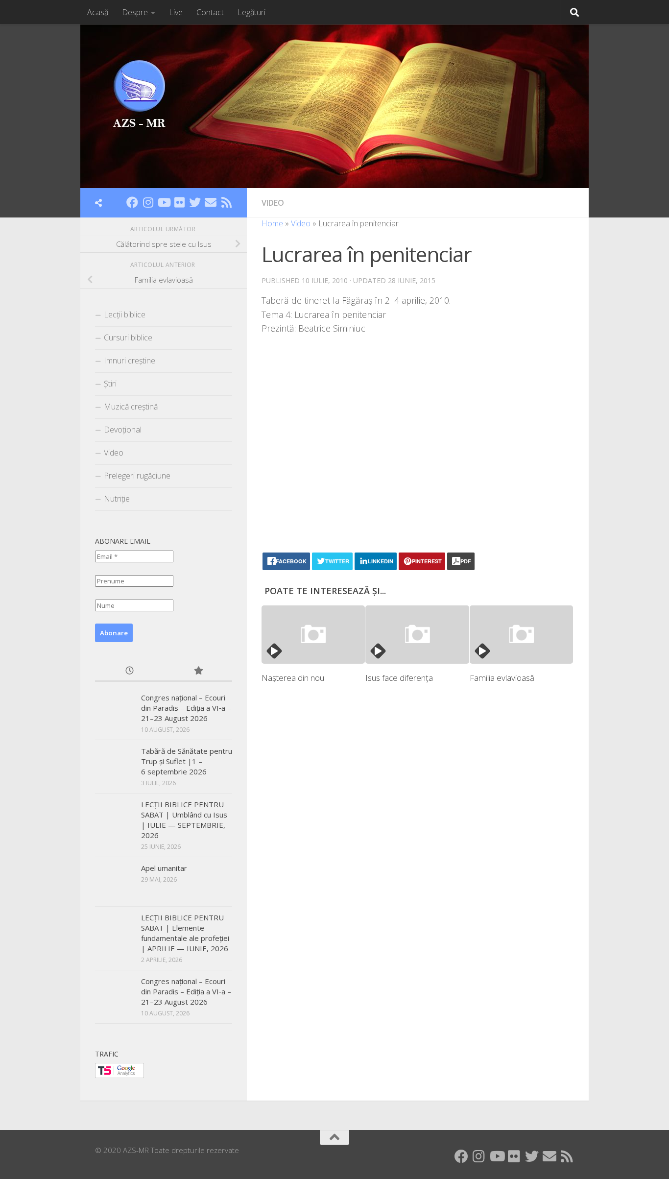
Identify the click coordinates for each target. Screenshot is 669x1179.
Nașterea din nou (293, 677)
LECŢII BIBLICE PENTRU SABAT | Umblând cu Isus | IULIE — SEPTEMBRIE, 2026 (184, 819)
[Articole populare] (198, 671)
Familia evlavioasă (502, 677)
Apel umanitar (164, 868)
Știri (110, 383)
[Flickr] (179, 202)
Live (176, 12)
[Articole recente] (129, 671)
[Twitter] (195, 202)
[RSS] (226, 202)
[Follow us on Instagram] (148, 202)
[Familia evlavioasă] (521, 634)
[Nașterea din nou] (313, 634)
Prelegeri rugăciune (137, 475)
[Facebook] (132, 202)
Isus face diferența (399, 677)
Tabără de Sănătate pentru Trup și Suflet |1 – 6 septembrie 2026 (186, 761)
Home (272, 223)
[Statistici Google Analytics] (119, 1075)
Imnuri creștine (129, 360)
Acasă (97, 12)
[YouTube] (163, 202)
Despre (135, 12)
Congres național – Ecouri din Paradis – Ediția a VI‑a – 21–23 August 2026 (186, 708)
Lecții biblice (124, 314)
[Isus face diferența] (417, 634)
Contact (210, 12)
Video (273, 202)
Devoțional (123, 429)
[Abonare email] (210, 202)
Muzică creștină (131, 406)
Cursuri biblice (128, 337)
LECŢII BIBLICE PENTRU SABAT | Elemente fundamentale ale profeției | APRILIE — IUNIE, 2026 (185, 933)
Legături (251, 12)
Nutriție (117, 498)
